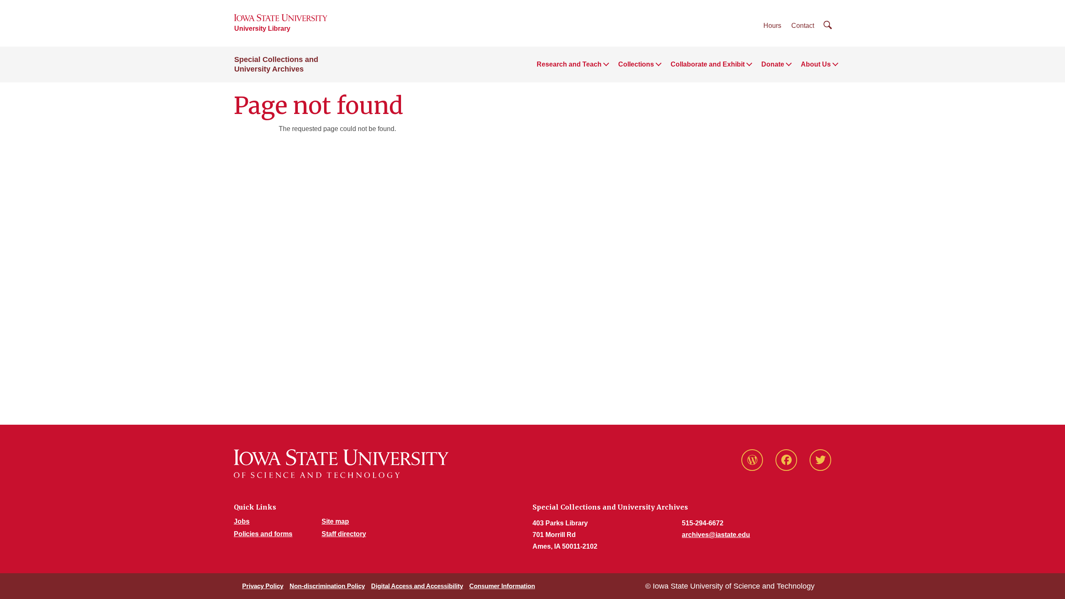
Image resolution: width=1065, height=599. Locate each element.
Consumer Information (502, 585)
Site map (335, 521)
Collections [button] (636, 64)
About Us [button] (816, 64)
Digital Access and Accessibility (417, 585)
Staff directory (344, 533)
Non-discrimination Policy (327, 585)
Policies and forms (263, 533)
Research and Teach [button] (569, 64)
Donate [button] (772, 64)
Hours (772, 25)
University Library (262, 28)
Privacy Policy (262, 585)
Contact (802, 25)
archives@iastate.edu (716, 534)
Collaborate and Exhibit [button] (708, 64)
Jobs (242, 521)
